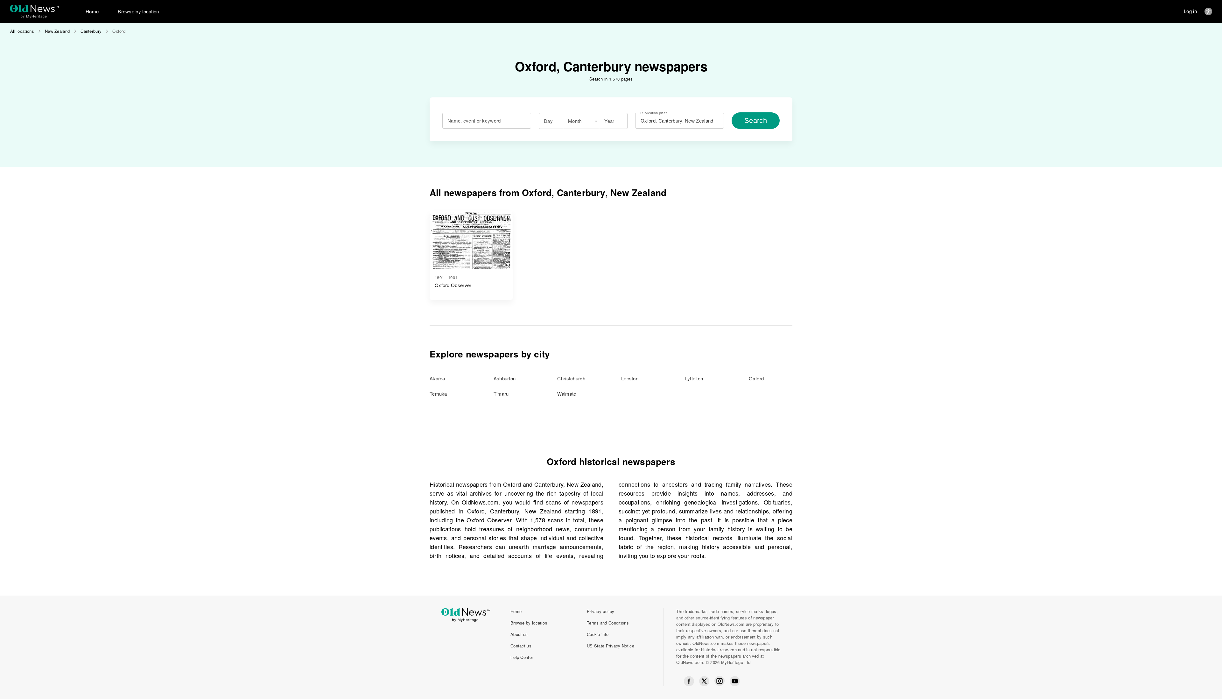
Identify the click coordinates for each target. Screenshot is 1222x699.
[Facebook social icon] (689, 681)
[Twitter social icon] (704, 681)
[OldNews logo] (34, 8)
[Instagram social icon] (719, 681)
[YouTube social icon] (735, 681)
